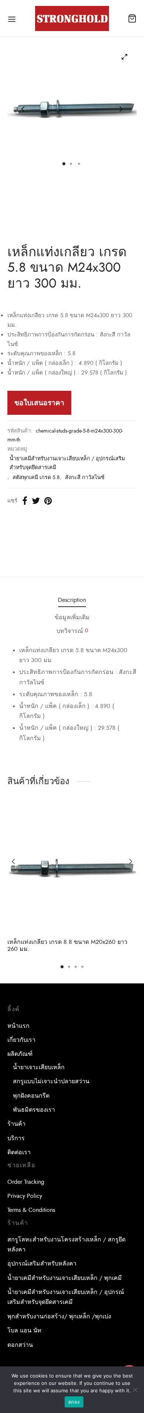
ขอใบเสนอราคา (39, 403)
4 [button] (82, 967)
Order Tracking (25, 1182)
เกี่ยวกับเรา (21, 1040)
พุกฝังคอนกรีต (31, 1096)
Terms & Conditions (31, 1210)
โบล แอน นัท (24, 1330)
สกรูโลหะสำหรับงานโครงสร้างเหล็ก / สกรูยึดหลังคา (66, 1245)
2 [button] (69, 967)
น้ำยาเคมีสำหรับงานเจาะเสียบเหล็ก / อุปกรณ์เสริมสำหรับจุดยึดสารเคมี (67, 463)
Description (72, 600)
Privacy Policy (24, 1196)
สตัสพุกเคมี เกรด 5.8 (36, 477)
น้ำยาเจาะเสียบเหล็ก (39, 1067)
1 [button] (62, 966)
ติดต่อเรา (19, 1152)
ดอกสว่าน (20, 1345)
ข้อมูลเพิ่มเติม (72, 617)
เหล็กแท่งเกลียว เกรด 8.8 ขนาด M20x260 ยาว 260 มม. (67, 945)
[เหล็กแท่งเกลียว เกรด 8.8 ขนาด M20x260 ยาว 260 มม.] (72, 868)
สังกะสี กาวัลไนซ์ (84, 477)
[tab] (72, 600)
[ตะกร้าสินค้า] (132, 18)
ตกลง (74, 1402)
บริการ (16, 1138)
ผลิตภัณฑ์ (19, 1054)
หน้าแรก (18, 1026)
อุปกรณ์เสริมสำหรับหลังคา (41, 1264)
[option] (72, 879)
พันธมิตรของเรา (34, 1110)
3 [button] (76, 967)
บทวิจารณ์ (72, 631)
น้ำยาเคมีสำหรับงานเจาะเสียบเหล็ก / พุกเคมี (64, 1278)
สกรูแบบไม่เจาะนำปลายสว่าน (51, 1081)
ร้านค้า (16, 1124)
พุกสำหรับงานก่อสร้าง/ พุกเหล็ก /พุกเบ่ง (59, 1316)
